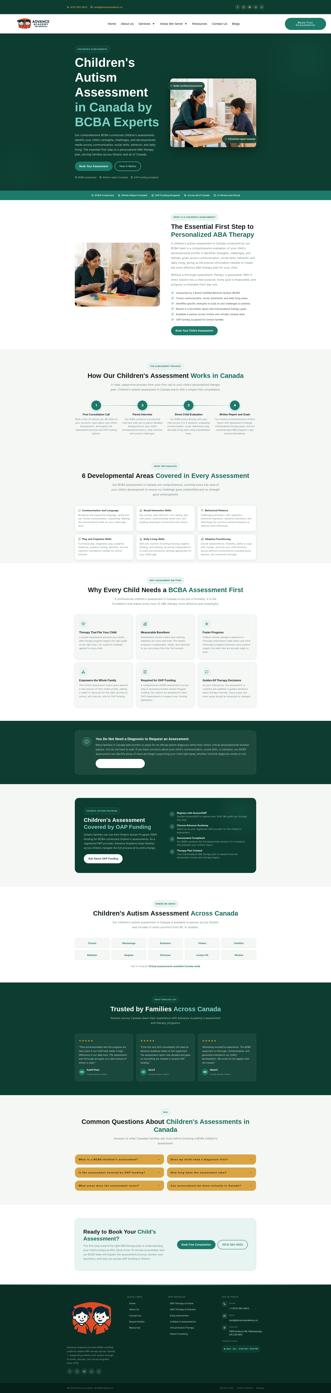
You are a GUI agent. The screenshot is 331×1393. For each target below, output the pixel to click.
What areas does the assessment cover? (109, 1185)
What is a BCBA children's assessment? (108, 1159)
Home (112, 24)
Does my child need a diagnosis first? (199, 1159)
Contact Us (219, 24)
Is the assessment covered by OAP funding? (112, 1172)
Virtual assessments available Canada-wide (174, 966)
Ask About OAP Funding (103, 858)
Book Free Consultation (196, 1244)
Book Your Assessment (93, 166)
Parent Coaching (179, 1333)
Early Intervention (179, 1315)
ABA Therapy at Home (181, 1303)
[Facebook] (237, 7)
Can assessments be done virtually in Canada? (206, 1185)
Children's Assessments (183, 1321)
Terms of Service (245, 1388)
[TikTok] (261, 7)
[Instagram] (243, 7)
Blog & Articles (136, 1321)
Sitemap (260, 1388)
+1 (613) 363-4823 (239, 1308)
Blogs (236, 24)
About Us (127, 24)
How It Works (127, 166)
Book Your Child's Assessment (194, 330)
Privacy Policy (227, 1388)
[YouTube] (249, 7)
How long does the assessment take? (199, 1172)
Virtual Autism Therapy (182, 1327)
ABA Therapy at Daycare (183, 1309)
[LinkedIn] (255, 7)
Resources (199, 24)
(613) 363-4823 (232, 1244)
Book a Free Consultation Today (120, 763)
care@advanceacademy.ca (243, 1320)
